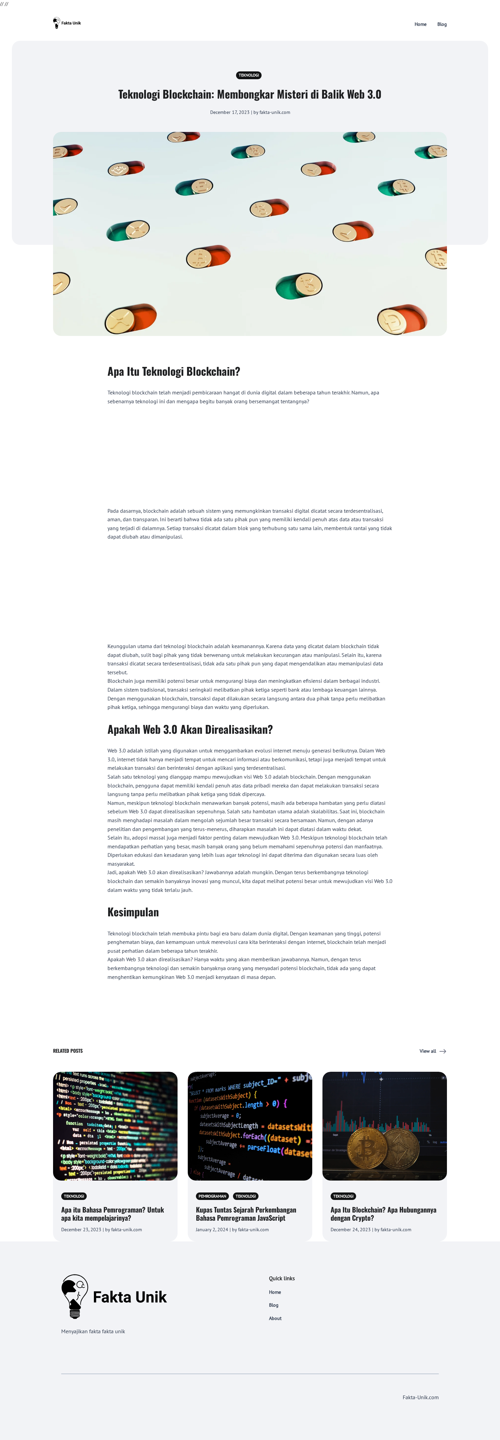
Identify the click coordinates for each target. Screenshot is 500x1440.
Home (421, 24)
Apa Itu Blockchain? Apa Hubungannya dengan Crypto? (383, 1213)
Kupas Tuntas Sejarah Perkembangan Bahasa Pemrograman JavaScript (246, 1213)
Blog (442, 24)
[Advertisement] (250, 456)
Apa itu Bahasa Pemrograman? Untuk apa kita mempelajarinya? (112, 1213)
